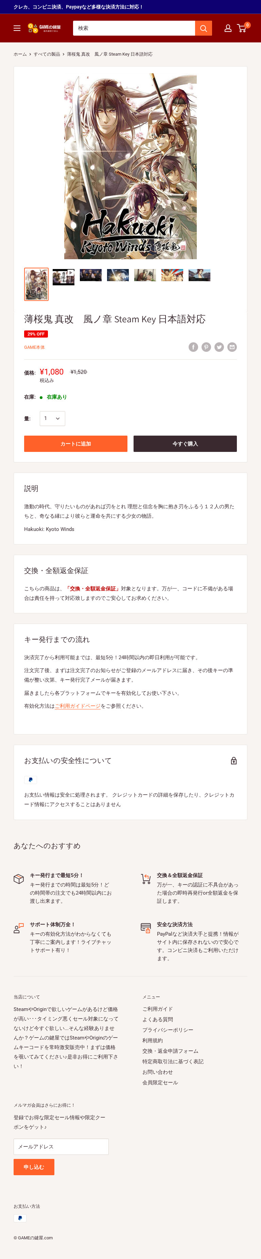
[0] (242, 28)
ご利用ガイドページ (78, 706)
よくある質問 (157, 1019)
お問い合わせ (157, 1072)
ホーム (20, 54)
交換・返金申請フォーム (170, 1051)
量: (27, 419)
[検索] (203, 28)
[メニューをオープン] (17, 28)
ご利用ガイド (157, 1009)
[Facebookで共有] (193, 347)
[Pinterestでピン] (206, 347)
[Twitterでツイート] (219, 347)
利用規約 (152, 1040)
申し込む (34, 1167)
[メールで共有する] (232, 347)
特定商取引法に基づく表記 (173, 1061)
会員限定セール (160, 1083)
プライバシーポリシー (167, 1030)
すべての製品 (47, 54)
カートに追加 (75, 444)
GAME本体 (34, 347)
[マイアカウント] (228, 28)
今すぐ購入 (185, 444)
